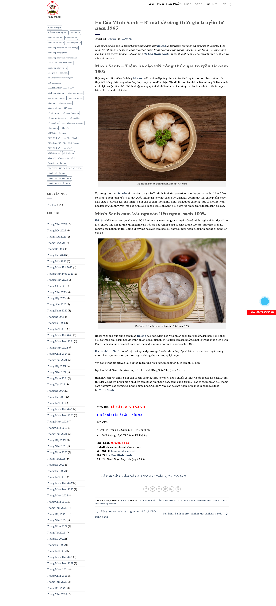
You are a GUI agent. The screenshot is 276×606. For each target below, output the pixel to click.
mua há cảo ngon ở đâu (73, 123)
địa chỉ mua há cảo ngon (59, 183)
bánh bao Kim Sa (56, 42)
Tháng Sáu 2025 (56, 304)
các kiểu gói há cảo (57, 98)
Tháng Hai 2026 (56, 255)
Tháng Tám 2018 (57, 594)
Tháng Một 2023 (56, 477)
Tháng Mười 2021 (57, 569)
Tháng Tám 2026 (57, 224)
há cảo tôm (75, 118)
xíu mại (51, 158)
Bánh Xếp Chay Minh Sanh (60, 63)
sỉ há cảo (65, 128)
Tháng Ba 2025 (56, 317)
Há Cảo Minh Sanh (119, 455)
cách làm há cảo (75, 93)
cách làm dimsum (56, 93)
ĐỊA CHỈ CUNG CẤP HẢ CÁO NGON (65, 168)
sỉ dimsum (53, 128)
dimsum (51, 103)
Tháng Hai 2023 (56, 471)
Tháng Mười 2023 (57, 421)
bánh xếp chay (74, 42)
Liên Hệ (225, 4)
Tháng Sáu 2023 (56, 446)
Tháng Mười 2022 (57, 495)
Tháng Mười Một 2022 (60, 489)
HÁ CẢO (68, 108)
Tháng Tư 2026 (56, 243)
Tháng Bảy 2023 (56, 440)
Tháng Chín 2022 (57, 502)
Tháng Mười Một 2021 (60, 563)
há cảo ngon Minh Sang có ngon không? (208, 500)
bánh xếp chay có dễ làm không (63, 48)
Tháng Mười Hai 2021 (60, 557)
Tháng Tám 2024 (57, 360)
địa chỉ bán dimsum (57, 173)
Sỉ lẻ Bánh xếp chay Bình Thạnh (62, 138)
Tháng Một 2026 (56, 261)
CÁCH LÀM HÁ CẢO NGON (61, 88)
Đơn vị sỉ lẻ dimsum (57, 163)
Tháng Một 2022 (56, 551)
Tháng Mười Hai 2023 (60, 409)
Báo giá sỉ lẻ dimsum (58, 73)
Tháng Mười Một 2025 (60, 274)
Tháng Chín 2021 (57, 576)
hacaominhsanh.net (123, 451)
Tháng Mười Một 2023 (60, 415)
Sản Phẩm (174, 4)
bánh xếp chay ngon (57, 68)
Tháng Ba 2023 (56, 465)
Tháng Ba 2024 (56, 391)
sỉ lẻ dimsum (54, 153)
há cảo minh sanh (71, 113)
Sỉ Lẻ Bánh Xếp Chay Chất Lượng (63, 143)
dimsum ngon (65, 103)
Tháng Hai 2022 (56, 545)
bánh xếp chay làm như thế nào (62, 58)
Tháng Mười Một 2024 (60, 341)
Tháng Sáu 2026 (56, 236)
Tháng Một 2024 (56, 403)
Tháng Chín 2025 (57, 286)
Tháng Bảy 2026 (56, 230)
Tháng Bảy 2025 (56, 298)
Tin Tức (211, 4)
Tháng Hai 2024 (56, 397)
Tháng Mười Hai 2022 (60, 483)
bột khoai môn (54, 83)
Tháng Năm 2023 (57, 452)
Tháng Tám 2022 (57, 508)
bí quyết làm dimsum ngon (60, 78)
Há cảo (99, 220)
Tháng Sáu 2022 (56, 520)
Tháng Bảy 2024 (56, 366)
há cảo (137, 78)
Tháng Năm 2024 (57, 378)
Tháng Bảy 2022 (56, 514)
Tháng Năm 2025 (57, 310)
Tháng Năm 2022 (57, 526)
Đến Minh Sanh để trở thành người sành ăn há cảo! (193, 513)
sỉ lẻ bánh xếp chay (57, 133)
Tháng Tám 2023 (57, 434)
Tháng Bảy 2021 (56, 588)
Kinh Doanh (193, 4)
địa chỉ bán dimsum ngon (59, 178)
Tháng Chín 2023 (57, 428)
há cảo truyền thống (57, 118)
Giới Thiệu (156, 4)
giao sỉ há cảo (54, 108)
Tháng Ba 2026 (56, 249)
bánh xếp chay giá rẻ (57, 52)
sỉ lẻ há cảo (68, 153)
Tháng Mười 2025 (57, 280)
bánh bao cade (55, 37)
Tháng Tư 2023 (56, 458)
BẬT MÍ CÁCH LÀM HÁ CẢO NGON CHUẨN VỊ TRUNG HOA (143, 476)
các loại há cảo (76, 98)
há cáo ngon (53, 113)
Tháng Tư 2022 (56, 532)
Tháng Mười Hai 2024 (60, 335)
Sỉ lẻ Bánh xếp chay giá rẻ (60, 148)
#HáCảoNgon (54, 27)
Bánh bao (75, 32)
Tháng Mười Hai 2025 (60, 267)
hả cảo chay (53, 123)
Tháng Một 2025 (56, 329)
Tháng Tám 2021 (57, 582)
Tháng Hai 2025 (56, 323)
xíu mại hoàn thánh (66, 158)
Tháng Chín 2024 (57, 354)
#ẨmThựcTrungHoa (58, 32)
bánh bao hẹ (71, 37)
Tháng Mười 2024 (57, 347)
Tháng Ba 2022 (56, 539)
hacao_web (126, 39)
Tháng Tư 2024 (56, 384)
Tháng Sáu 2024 (56, 372)
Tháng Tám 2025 (57, 292)
